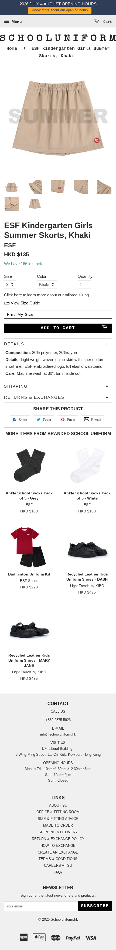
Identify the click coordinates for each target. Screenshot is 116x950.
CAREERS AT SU (58, 866)
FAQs (58, 872)
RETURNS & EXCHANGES (34, 397)
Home (11, 48)
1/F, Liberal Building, (58, 749)
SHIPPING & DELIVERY (58, 832)
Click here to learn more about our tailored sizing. (47, 295)
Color (41, 276)
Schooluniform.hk (64, 919)
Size (8, 276)
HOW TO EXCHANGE (58, 846)
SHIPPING (16, 386)
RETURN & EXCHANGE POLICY (58, 839)
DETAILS (14, 344)
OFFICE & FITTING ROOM (58, 812)
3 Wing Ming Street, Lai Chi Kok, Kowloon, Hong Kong (58, 755)
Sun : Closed (58, 780)
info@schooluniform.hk (58, 734)
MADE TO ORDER (58, 825)
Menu (16, 21)
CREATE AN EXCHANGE (58, 852)
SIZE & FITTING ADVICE (58, 819)
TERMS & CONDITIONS (58, 859)
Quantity (84, 276)
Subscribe (95, 906)
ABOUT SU (58, 805)
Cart (106, 22)
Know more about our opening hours (60, 10)
